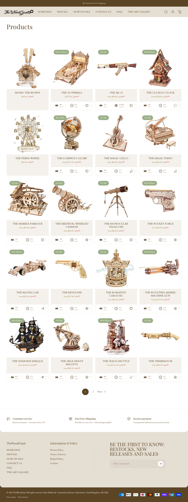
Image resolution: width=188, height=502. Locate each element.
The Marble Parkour (28, 224)
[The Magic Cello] (116, 134)
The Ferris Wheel (27, 158)
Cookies (54, 463)
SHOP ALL (12, 454)
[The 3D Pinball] (72, 68)
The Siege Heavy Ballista (72, 363)
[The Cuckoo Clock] (160, 68)
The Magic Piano (160, 158)
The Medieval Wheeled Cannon (71, 225)
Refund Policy (56, 459)
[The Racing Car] (28, 268)
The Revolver (72, 292)
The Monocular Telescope (116, 225)
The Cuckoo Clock (160, 92)
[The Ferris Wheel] (28, 134)
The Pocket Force (160, 224)
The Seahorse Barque (27, 361)
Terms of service (23, 497)
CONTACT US (14, 463)
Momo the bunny (27, 92)
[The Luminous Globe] (72, 134)
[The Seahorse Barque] (28, 336)
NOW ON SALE (15, 459)
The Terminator (160, 361)
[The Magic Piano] (160, 134)
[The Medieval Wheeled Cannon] (72, 199)
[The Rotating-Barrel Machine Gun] (160, 268)
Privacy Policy (56, 450)
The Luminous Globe (72, 158)
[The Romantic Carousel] (116, 268)
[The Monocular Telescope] (116, 199)
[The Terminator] (160, 336)
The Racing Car (27, 292)
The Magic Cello (116, 158)
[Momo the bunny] (28, 68)
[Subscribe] (160, 464)
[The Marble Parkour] (28, 199)
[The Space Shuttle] (116, 336)
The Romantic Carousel (116, 294)
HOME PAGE (13, 450)
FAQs (9, 467)
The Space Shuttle (116, 361)
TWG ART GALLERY (18, 472)
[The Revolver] (72, 268)
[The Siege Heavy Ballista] (72, 336)
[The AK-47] (116, 68)
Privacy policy (11, 497)
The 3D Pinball (71, 92)
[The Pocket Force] (160, 199)
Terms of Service (58, 454)
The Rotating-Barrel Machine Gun (160, 294)
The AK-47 (116, 92)
